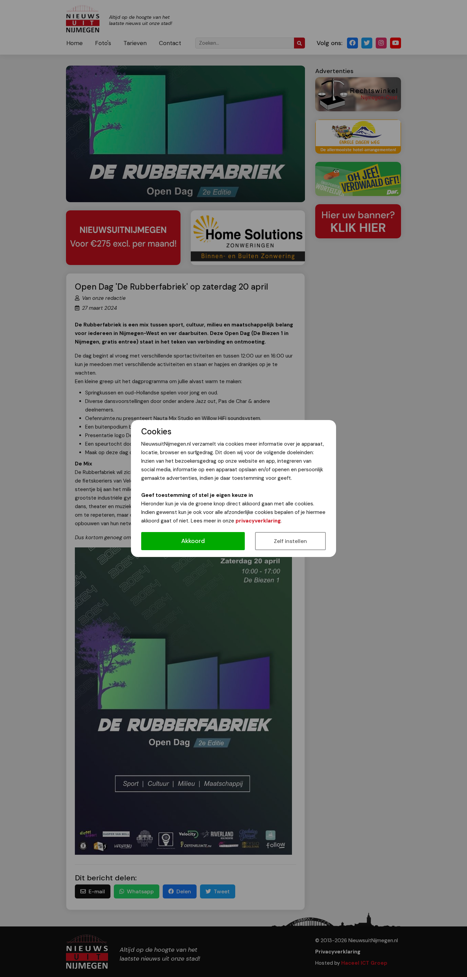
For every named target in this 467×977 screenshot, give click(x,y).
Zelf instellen (290, 541)
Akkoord (193, 541)
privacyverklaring (258, 520)
